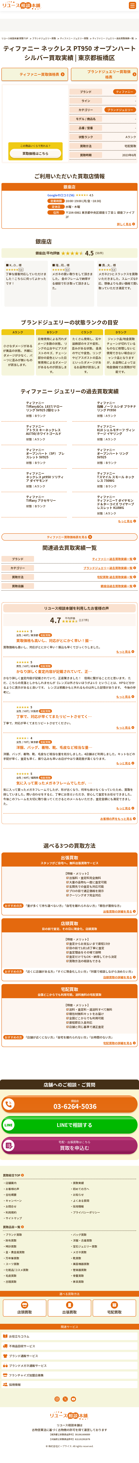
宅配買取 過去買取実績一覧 (114, 577)
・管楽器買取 (78, 1270)
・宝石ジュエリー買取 (83, 1246)
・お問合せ (9, 1206)
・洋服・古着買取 (81, 1240)
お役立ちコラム (19, 1336)
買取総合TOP (11, 1175)
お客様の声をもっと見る (116, 818)
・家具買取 (77, 1281)
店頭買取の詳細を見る (117, 977)
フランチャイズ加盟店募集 (26, 1375)
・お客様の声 (11, 1189)
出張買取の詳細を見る (117, 911)
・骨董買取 (77, 1276)
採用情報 (15, 1384)
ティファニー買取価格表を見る (67, 537)
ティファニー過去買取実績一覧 (112, 559)
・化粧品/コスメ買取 (15, 1270)
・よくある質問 (79, 1200)
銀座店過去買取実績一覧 (116, 586)
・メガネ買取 (78, 1252)
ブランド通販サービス (23, 1356)
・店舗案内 (9, 1183)
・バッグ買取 (78, 1234)
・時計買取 (9, 1246)
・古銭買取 (9, 1281)
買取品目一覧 (11, 1227)
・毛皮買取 (9, 1276)
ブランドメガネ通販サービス (28, 1365)
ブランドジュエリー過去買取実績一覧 (107, 568)
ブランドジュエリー (120, 110)
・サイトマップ (12, 1218)
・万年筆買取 (11, 1258)
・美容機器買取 (79, 1264)
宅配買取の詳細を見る (117, 1043)
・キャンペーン (12, 1200)
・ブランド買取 (12, 1234)
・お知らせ (77, 1195)
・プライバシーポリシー (85, 1212)
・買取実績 (77, 1183)
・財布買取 (9, 1240)
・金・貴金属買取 (14, 1252)
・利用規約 (9, 1212)
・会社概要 (9, 1195)
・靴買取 (75, 1258)
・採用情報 (77, 1206)
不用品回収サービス (22, 1346)
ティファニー (124, 91)
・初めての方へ (79, 1189)
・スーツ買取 (11, 1264)
